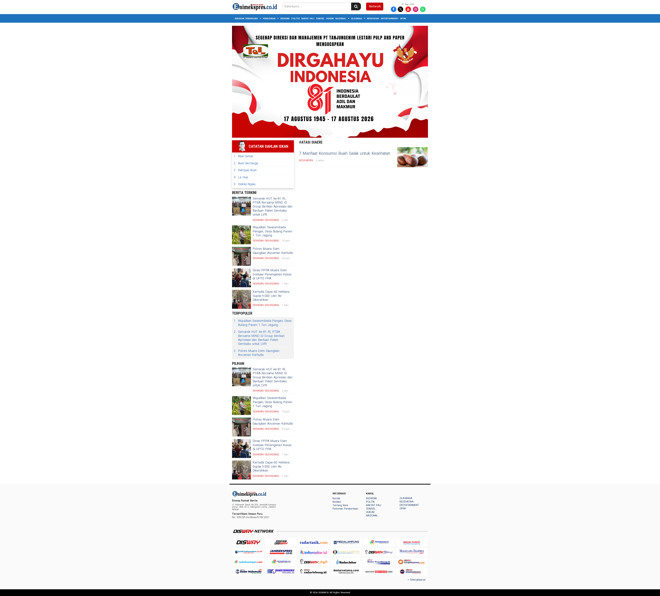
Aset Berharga (246, 163)
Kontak (336, 498)
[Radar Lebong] (313, 571)
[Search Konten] (356, 6)
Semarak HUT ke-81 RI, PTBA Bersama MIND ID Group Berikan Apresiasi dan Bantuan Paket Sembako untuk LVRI (273, 206)
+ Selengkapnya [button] (416, 580)
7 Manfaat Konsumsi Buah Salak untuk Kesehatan (344, 153)
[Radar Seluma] (346, 571)
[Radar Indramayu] (379, 542)
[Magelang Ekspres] (411, 552)
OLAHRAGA (356, 18)
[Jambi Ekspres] (281, 552)
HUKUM (330, 18)
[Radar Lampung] (346, 552)
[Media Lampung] (346, 542)
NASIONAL (340, 18)
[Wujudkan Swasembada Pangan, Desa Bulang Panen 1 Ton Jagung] (241, 234)
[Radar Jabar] (346, 561)
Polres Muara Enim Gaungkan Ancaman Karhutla (273, 251)
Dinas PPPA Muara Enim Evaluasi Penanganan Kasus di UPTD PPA (272, 274)
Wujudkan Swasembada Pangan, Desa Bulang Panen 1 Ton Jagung (272, 231)
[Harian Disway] (281, 542)
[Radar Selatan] (411, 571)
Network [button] (375, 6)
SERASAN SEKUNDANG (246, 18)
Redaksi (337, 502)
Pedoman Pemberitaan (345, 509)
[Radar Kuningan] (248, 561)
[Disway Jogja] (313, 561)
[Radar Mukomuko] (248, 571)
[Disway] (248, 542)
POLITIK (295, 18)
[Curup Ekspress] (411, 561)
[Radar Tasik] (313, 542)
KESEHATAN (373, 18)
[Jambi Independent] (248, 552)
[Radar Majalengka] (281, 561)
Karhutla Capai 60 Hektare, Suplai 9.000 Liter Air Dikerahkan (271, 295)
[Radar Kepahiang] (379, 561)
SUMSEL (320, 18)
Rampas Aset (245, 170)
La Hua (241, 177)
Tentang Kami (340, 505)
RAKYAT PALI (307, 18)
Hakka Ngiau (244, 184)
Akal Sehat (243, 156)
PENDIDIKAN (269, 18)
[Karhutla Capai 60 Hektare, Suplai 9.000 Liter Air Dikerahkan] (241, 299)
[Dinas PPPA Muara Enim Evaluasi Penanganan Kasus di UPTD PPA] (241, 277)
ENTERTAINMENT (390, 18)
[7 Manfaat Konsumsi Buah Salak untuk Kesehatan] (412, 157)
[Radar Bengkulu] (281, 571)
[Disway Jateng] (379, 552)
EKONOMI (285, 18)
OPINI (403, 18)
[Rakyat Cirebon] (411, 542)
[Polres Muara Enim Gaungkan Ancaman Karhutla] (241, 256)
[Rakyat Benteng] (379, 571)
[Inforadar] (313, 552)
